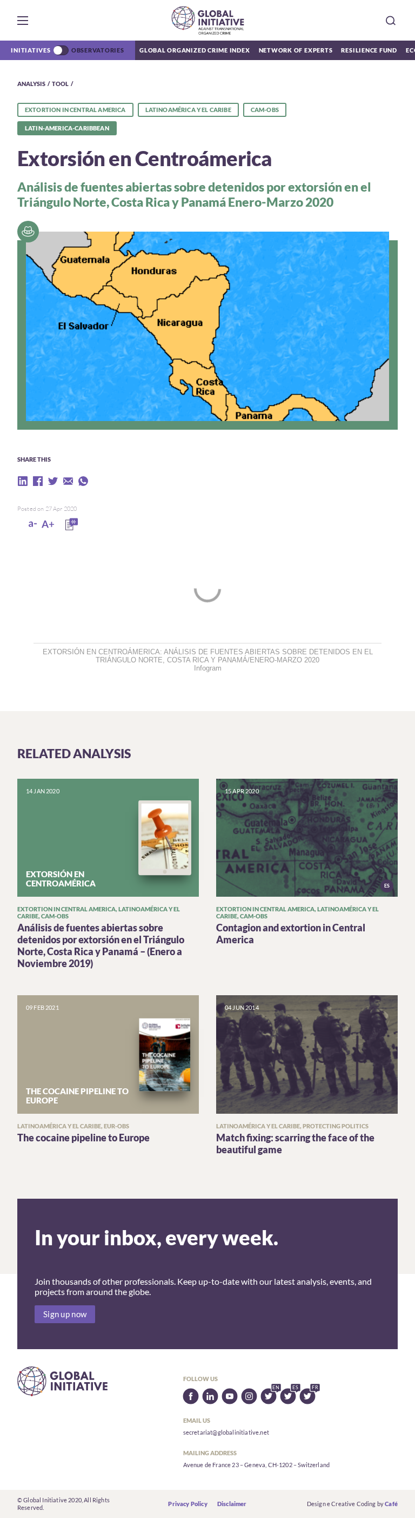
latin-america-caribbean (67, 128)
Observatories (97, 50)
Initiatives (30, 50)
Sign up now (64, 1314)
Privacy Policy (187, 1503)
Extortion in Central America (75, 109)
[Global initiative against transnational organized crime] (207, 20)
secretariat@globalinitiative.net (226, 1432)
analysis (31, 83)
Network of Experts (296, 50)
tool (60, 83)
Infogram (208, 668)
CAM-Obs (265, 109)
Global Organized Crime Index (194, 50)
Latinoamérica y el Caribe (188, 109)
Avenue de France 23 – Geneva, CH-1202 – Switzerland (256, 1464)
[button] (22, 20)
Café (391, 1503)
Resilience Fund (369, 50)
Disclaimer (232, 1503)
